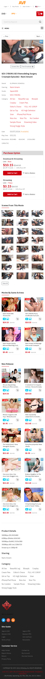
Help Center (26, 6)
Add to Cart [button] (12, 173)
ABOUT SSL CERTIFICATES (7, 614)
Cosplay (13, 103)
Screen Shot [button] (16, 66)
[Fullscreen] (40, 61)
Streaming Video (30, 122)
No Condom (34, 118)
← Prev (5, 36)
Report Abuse (6, 653)
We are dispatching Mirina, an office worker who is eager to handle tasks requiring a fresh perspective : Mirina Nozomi (10, 386)
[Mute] (37, 61)
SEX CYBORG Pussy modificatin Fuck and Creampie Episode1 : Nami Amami (32, 315)
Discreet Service (27, 656)
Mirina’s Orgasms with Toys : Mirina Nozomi (10, 416)
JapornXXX (14, 91)
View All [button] (5, 283)
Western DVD (6, 634)
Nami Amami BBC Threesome (8, 315)
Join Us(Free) (27, 637)
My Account (26, 653)
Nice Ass (13, 118)
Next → (39, 36)
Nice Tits (23, 118)
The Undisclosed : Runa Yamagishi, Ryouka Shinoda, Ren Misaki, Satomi (10, 445)
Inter (12, 114)
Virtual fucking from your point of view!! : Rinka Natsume (33, 505)
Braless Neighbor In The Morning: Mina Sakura (33, 475)
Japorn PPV (26, 631)
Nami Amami (15, 87)
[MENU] (42, 28)
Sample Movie (15, 122)
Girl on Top (14, 110)
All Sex (12, 99)
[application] (22, 52)
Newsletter (26, 640)
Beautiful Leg (23, 99)
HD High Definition (28, 110)
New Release (7, 364)
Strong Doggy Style (17, 126)
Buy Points (15, 6)
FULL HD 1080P (30, 107)
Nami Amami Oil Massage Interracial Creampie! (33, 344)
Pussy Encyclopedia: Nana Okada (33, 445)
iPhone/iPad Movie (24, 114)
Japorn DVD (6, 631)
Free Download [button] (27, 66)
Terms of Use (6, 640)
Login (5, 6)
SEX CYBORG (15, 95)
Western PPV (26, 634)
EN (39, 6)
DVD (3, 13)
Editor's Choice (15, 107)
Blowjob (35, 99)
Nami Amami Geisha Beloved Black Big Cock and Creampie (10, 344)
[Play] (22, 51)
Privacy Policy (6, 659)
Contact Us (25, 650)
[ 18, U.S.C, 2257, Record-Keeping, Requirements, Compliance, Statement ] (22, 673)
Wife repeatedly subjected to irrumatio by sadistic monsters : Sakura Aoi (33, 416)
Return (4, 656)
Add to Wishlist (30, 173)
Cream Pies (23, 103)
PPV (13, 13)
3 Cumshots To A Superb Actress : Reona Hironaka (33, 386)
